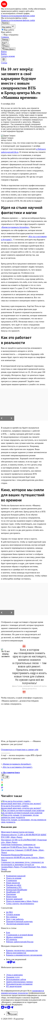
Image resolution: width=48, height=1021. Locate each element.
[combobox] (12, 1013)
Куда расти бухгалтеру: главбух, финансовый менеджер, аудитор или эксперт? (21, 807)
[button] (4, 52)
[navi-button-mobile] (3, 59)
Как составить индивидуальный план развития (21, 813)
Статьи (4, 63)
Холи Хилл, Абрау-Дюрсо (28, 847)
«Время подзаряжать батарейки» (15, 227)
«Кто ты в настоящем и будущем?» (17, 767)
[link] (5, 45)
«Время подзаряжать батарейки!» (16, 764)
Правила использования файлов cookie (18, 20)
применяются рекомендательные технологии (22, 992)
